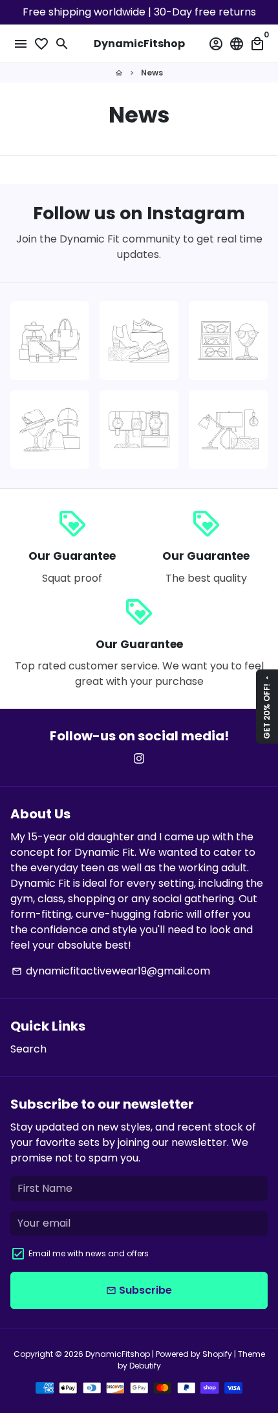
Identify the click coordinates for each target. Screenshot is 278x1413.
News (152, 72)
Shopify (217, 1354)
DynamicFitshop (117, 1354)
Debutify (145, 1365)
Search (28, 1049)
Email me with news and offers (88, 1253)
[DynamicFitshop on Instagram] (139, 758)
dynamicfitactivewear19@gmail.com (111, 970)
